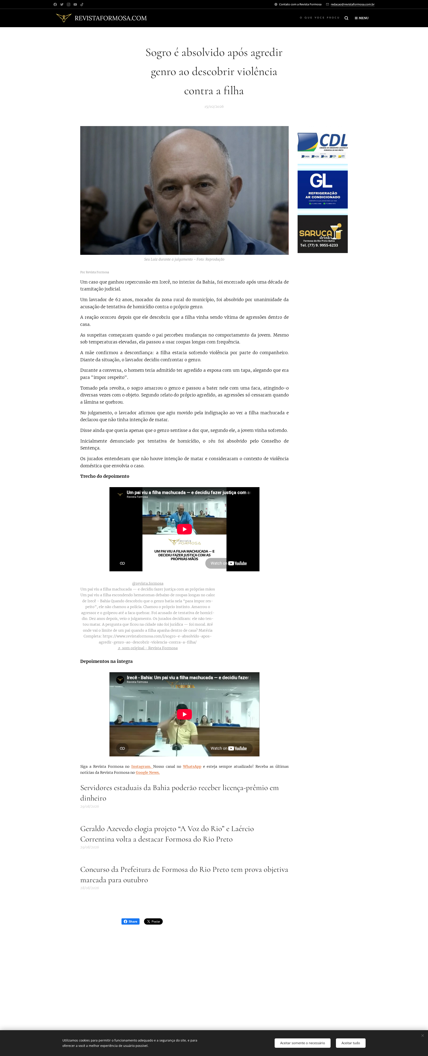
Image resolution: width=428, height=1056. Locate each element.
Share (133, 921)
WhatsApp (192, 766)
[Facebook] (55, 4)
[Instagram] (68, 4)
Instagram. (142, 766)
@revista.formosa (147, 583)
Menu (363, 18)
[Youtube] (75, 4)
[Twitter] (62, 4)
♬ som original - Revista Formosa (148, 648)
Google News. (148, 772)
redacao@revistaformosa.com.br (352, 4)
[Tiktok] (82, 4)
